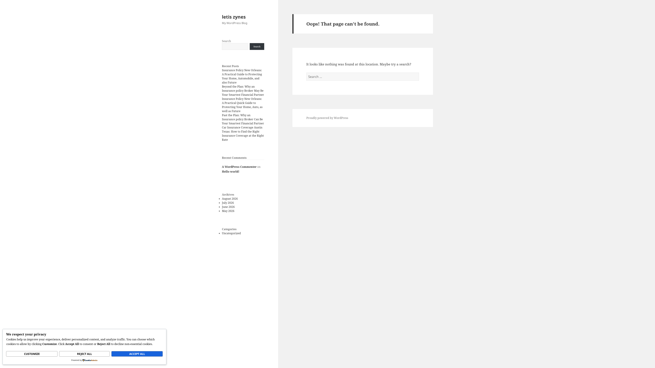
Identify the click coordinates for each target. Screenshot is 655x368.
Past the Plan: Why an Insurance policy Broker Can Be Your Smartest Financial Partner (243, 119)
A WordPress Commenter (239, 167)
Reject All (84, 354)
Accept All (137, 354)
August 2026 (230, 199)
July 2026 (228, 203)
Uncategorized (231, 233)
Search (226, 41)
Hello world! (230, 171)
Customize (32, 354)
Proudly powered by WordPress (327, 118)
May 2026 (228, 211)
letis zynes (234, 17)
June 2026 (228, 207)
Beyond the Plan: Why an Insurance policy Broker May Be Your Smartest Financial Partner (243, 91)
